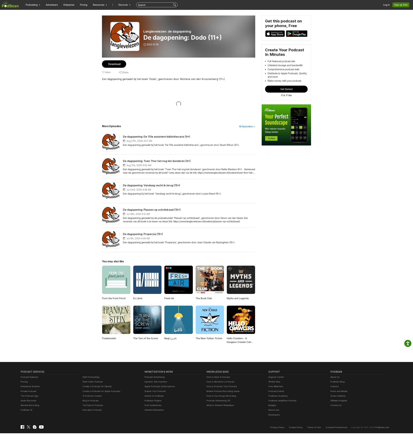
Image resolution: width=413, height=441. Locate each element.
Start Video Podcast (93, 381)
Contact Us (336, 405)
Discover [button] (123, 4)
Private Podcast (28, 391)
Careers (334, 386)
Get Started (286, 89)
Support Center (276, 377)
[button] (33, 5)
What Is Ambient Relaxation (220, 405)
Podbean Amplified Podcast (282, 400)
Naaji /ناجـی (170, 338)
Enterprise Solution (30, 386)
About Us (335, 377)
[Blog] (34, 427)
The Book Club (204, 298)
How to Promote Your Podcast (221, 386)
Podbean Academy (278, 396)
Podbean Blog (337, 381)
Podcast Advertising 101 (218, 400)
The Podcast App (29, 396)
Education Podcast (92, 410)
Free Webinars (275, 386)
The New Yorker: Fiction (209, 338)
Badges (272, 405)
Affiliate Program (338, 400)
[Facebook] (22, 427)
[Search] (174, 5)
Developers (274, 414)
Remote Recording (30, 405)
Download (114, 64)
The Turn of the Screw (145, 338)
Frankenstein (109, 338)
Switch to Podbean (154, 396)
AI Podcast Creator (92, 396)
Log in (386, 4)
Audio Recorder (28, 400)
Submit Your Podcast (155, 391)
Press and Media (338, 391)
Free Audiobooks (153, 405)
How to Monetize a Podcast (220, 381)
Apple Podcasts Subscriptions (160, 386)
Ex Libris (137, 298)
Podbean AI (26, 410)
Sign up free (401, 4)
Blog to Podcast (91, 400)
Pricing (83, 4)
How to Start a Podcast (218, 377)
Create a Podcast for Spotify (97, 386)
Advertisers (52, 4)
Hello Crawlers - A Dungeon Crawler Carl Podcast (239, 340)
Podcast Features (29, 377)
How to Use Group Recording (221, 396)
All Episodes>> (247, 126)
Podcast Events (276, 391)
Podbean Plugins (153, 400)
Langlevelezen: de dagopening (167, 31)
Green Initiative (338, 396)
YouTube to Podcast (93, 405)
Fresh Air (169, 298)
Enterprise (69, 4)
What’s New (274, 381)
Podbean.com (382, 427)
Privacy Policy (277, 427)
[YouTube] (41, 427)
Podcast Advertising (155, 377)
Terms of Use (314, 427)
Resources (273, 410)
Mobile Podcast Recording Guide (223, 391)
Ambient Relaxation (154, 410)
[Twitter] (28, 427)
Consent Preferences (336, 427)
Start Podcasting (91, 377)
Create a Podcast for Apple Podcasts (101, 391)
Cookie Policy (296, 427)
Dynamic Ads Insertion (156, 381)
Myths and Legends (238, 298)
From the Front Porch (114, 298)
